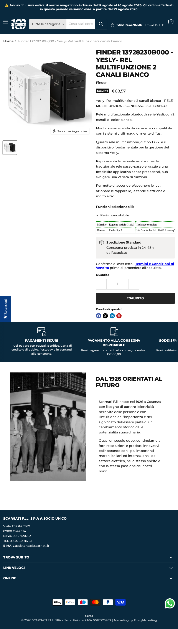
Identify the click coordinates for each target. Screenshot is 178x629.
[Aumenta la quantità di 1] (134, 284)
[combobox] (80, 24)
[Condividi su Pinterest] (119, 315)
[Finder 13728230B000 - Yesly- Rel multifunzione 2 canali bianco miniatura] (10, 148)
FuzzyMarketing (145, 620)
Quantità (102, 275)
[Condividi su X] (105, 315)
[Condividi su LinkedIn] (112, 315)
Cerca (89, 615)
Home (8, 41)
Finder (101, 83)
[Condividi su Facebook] (98, 315)
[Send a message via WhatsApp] (170, 603)
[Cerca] (101, 24)
